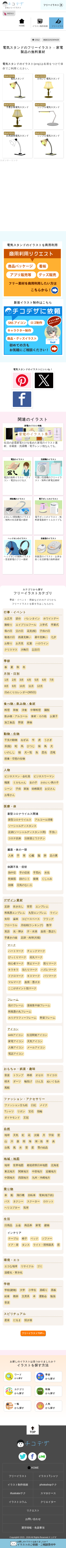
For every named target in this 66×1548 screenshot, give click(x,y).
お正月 (8, 618)
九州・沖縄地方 (41, 1177)
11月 (31, 686)
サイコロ (52, 1075)
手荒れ (37, 872)
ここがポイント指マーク (22, 988)
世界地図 (18, 1165)
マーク (12, 945)
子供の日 (45, 631)
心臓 (31, 855)
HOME (22, 26)
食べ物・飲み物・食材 (20, 703)
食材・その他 (38, 716)
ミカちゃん (19, 782)
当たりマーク (29, 969)
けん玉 (39, 1081)
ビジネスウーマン (44, 776)
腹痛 (35, 878)
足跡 (7, 906)
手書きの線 (10, 937)
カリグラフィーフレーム (22, 1017)
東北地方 (9, 1171)
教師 (15, 1296)
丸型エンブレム (37, 912)
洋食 (24, 710)
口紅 (33, 1105)
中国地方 (9, 1177)
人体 (10, 855)
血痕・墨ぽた (48, 931)
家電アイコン (16, 1041)
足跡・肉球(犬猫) (30, 937)
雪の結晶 (42, 1147)
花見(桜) (31, 631)
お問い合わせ (33, 1519)
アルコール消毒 (44, 819)
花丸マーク (36, 957)
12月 (40, 686)
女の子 (33, 782)
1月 (6, 680)
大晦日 (25, 649)
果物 (29, 722)
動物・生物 (12, 733)
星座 (7, 1320)
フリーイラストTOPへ (33, 1333)
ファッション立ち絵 (16, 1105)
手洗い (53, 832)
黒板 (53, 1290)
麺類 (46, 710)
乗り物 (8, 1189)
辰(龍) (7, 746)
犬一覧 (28, 752)
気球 (26, 1207)
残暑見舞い (24, 637)
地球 (7, 1135)
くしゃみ (47, 878)
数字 (49, 925)
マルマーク (14, 982)
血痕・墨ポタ (32, 982)
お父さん (50, 788)
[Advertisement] (33, 194)
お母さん (9, 795)
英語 (7, 931)
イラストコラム (18, 1502)
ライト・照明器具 (43, 1244)
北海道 (55, 1165)
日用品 (8, 1225)
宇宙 (51, 1135)
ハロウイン (42, 643)
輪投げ (28, 1081)
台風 (7, 1147)
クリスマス (10, 649)
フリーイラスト (51, 5)
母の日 (8, 631)
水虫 (47, 872)
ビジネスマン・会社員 (17, 776)
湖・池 (39, 1141)
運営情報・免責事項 (33, 1527)
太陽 (36, 1135)
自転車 (32, 1195)
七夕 (53, 637)
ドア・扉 (13, 1244)
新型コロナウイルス (19, 819)
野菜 (20, 722)
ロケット (48, 1201)
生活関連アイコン (37, 1035)
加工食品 (9, 722)
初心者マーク (16, 963)
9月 (14, 686)
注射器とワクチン (35, 838)
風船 (7, 1087)
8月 (6, 686)
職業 (7, 782)
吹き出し (18, 906)
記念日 (36, 649)
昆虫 (44, 752)
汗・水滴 (32, 931)
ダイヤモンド (12, 1117)
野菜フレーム (47, 1017)
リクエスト (33, 1510)
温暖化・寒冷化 (13, 1272)
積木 (7, 1081)
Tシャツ (9, 1111)
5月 (37, 680)
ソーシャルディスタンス (22, 826)
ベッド (34, 1238)
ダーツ (17, 1081)
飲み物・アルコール (16, 716)
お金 (18, 1225)
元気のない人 (24, 885)
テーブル (13, 1238)
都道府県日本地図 (37, 1165)
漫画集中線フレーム (38, 1005)
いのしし (9, 752)
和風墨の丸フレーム (19, 1011)
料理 (7, 710)
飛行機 (20, 1195)
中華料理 (35, 710)
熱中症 (12, 872)
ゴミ (39, 1266)
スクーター (33, 1201)
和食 (15, 710)
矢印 (7, 919)
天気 (15, 1135)
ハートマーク (16, 951)
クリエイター (48, 1502)
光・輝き (18, 931)
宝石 (31, 1111)
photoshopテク (48, 1484)
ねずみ (25, 740)
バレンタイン (32, 618)
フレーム (13, 999)
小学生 (32, 1290)
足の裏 (54, 855)
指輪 (39, 1111)
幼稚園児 (37, 788)
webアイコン (15, 1035)
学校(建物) (10, 1290)
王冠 (26, 1117)
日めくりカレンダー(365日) (20, 692)
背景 (29, 906)
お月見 (19, 643)
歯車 (15, 919)
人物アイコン (16, 1047)
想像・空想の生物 (14, 758)
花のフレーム (16, 1005)
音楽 (7, 1075)
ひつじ (31, 746)
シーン (8, 788)
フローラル (10, 925)
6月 (44, 680)
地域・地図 (12, 1159)
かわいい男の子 (50, 782)
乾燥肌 (12, 878)
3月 (22, 680)
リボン (21, 1111)
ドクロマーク (16, 976)
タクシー (18, 1201)
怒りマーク (49, 963)
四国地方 (23, 1177)
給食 (7, 1296)
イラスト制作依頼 (40, 26)
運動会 (43, 1296)
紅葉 (29, 643)
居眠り (43, 1290)
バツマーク (49, 976)
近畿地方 (51, 1171)
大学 (22, 1290)
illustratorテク (18, 1493)
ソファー (47, 1238)
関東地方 (23, 1171)
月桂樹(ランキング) (32, 925)
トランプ (18, 1075)
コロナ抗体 (14, 838)
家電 (38, 1225)
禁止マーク (33, 963)
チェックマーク (36, 951)
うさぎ (48, 740)
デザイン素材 (13, 900)
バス (7, 1201)
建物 (46, 1225)
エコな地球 (10, 1266)
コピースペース (31, 919)
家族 (26, 788)
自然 (7, 1129)
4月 (29, 680)
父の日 (19, 631)
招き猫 (28, 1320)
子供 (18, 788)
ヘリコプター (12, 1207)
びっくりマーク (17, 957)
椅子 (24, 1238)
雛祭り (8, 624)
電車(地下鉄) (46, 1195)
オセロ (39, 1075)
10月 (22, 686)
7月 (52, 680)
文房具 (25, 1296)
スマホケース (48, 1493)
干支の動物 (10, 740)
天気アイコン (34, 1041)
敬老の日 (9, 637)
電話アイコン (16, 1053)
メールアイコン (36, 1047)
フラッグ (48, 919)
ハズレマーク (48, 969)
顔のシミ (24, 878)
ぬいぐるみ (53, 1081)
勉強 (52, 1296)
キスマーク (33, 976)
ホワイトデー (51, 618)
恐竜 (52, 752)
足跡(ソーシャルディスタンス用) (27, 832)
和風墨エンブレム (14, 912)
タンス (26, 1244)
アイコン (13, 1029)
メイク (43, 1105)
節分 (18, 618)
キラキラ (13, 969)
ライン (54, 912)
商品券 (28, 1225)
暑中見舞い (41, 637)
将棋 (29, 1075)
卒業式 (55, 624)
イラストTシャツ (48, 1476)
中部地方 (37, 1171)
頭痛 (10, 885)
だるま (17, 1320)
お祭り (8, 643)
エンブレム (42, 906)
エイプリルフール (26, 624)
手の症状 (24, 872)
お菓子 (54, 716)
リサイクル (27, 1266)
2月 (14, 680)
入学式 (43, 624)
